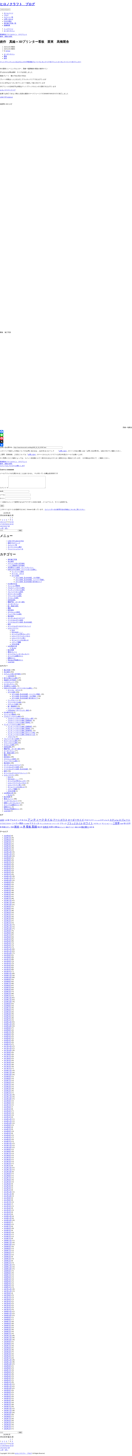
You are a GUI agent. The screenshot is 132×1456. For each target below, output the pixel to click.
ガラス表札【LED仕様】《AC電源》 (28, 577)
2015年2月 (7, 1115)
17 (1, 524)
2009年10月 (8, 1244)
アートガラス (60, 820)
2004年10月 (8, 1364)
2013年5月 (7, 1157)
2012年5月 (7, 1182)
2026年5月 (7, 842)
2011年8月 (7, 1200)
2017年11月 (8, 1048)
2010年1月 (7, 1238)
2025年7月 (7, 862)
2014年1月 (7, 1141)
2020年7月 (7, 983)
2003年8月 (7, 1392)
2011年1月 (7, 1214)
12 (5, 522)
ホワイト (88, 823)
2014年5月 (7, 1133)
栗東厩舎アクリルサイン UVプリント (13, 34)
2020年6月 (7, 985)
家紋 (16, 826)
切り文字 (127, 823)
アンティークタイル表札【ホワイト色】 (22, 732)
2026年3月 (7, 846)
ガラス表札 (15, 575)
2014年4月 (7, 1135)
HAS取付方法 (12, 584)
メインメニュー (5, 9)
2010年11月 (8, 1218)
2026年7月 (7, 838)
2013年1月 (7, 1165)
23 (12, 524)
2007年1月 (7, 1309)
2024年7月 (7, 886)
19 (5, 524)
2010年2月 (7, 1236)
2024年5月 (7, 890)
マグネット (97, 823)
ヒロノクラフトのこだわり (21, 636)
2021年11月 (8, 951)
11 (3, 522)
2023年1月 (7, 923)
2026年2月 (7, 848)
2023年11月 (8, 902)
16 (12, 522)
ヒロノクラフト (13, 628)
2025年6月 (7, 864)
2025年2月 (7, 872)
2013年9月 (7, 1149)
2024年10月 (8, 880)
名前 (1, 491)
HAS (13, 630)
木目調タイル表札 (10, 686)
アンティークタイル (40, 819)
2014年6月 (7, 1131)
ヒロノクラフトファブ (7, 90)
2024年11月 (8, 878)
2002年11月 (8, 1410)
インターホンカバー (11, 801)
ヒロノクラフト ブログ (17, 4)
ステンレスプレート (120, 820)
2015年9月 (7, 1101)
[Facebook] (66, 431)
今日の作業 (15, 644)
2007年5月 (7, 1301)
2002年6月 (7, 1420)
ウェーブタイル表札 (15, 614)
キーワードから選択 (15, 547)
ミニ (111, 823)
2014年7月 (7, 1129)
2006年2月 (7, 1331)
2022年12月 (8, 925)
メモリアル (11, 736)
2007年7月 (7, 1297)
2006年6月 (7, 1323)
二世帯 (116, 823)
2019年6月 (7, 1010)
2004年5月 (7, 1374)
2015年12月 (8, 1095)
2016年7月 (7, 1080)
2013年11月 (8, 1145)
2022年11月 (8, 927)
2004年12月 (8, 1360)
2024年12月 (8, 876)
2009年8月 (7, 1248)
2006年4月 (7, 1327)
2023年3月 (7, 919)
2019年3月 (7, 1016)
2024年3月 (7, 894)
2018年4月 (7, 1038)
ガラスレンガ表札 (14, 612)
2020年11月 (8, 975)
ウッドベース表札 (18, 571)
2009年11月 (8, 1242)
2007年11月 (8, 1291)
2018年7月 (7, 1032)
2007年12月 (8, 1289)
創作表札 (11, 610)
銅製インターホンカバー (12, 803)
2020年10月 (8, 977)
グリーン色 (97, 820)
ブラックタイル (75, 823)
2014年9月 (7, 1125)
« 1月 (1, 528)
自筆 (51, 827)
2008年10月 (8, 1269)
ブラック (63, 823)
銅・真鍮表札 (12, 706)
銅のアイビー (70, 827)
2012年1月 (7, 1190)
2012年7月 (7, 1178)
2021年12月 (8, 949)
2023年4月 (7, 917)
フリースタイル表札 (15, 702)
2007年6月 (7, 1299)
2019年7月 (7, 1008)
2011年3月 (7, 1210)
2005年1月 (7, 1358)
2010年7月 (7, 1226)
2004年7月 (7, 1370)
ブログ (6, 15)
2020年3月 (7, 991)
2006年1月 (7, 1333)
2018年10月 (8, 1026)
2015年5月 (7, 1109)
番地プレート (12, 652)
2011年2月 (7, 1212)
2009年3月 (7, 1259)
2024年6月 (7, 888)
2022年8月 (7, 933)
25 (3, 526)
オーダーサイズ (76, 820)
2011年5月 (7, 1206)
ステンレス (104, 820)
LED (2, 820)
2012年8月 (7, 1176)
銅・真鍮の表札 (13, 606)
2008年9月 (7, 1271)
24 (1, 526)
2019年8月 (7, 1006)
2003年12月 (8, 1384)
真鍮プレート (34, 62)
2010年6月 (7, 1228)
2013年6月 (7, 1155)
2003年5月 (7, 1398)
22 (10, 524)
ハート (54, 823)
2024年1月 (7, 898)
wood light (11, 662)
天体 (12, 827)
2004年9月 (7, 1366)
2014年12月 (8, 1119)
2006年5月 (7, 1325)
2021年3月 (7, 967)
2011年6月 (7, 1204)
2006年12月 (8, 1311)
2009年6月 (7, 1252)
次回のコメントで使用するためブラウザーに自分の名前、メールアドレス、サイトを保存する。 (35, 502)
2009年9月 (7, 1246)
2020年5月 (7, 987)
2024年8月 (7, 884)
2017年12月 (8, 1046)
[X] (66, 441)
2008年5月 (7, 1279)
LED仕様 (11, 676)
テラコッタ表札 (13, 598)
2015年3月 (7, 1113)
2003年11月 (8, 1386)
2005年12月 (8, 1335)
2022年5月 (7, 939)
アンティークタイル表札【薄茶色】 (20, 726)
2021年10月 (8, 953)
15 (10, 522)
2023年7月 (7, 910)
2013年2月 (7, 1163)
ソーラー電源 (17, 823)
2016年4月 (7, 1086)
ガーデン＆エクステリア (16, 618)
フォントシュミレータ (15, 549)
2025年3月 (7, 870)
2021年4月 (7, 965)
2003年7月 (7, 1394)
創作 (5, 58)
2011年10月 (8, 1196)
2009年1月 (7, 1263)
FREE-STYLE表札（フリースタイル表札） (22, 569)
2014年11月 (8, 1121)
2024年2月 (7, 896)
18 (3, 524)
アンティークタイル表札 (16, 590)
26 (5, 526)
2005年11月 (8, 1337)
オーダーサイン (9, 54)
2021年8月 (7, 957)
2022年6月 (7, 937)
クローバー (89, 820)
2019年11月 (8, 999)
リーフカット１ (13, 700)
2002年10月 (8, 1412)
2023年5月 (7, 914)
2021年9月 (7, 955)
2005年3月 (7, 1354)
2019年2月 (7, 1018)
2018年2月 (7, 1042)
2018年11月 (8, 1024)
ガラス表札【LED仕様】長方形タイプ (28, 582)
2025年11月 (8, 854)
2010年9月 (7, 1222)
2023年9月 (7, 906)
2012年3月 (7, 1186)
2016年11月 (8, 1072)
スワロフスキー (5, 823)
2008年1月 (7, 1287)
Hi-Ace (14, 648)
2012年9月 (7, 1174)
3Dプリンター (76, 62)
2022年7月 (7, 935)
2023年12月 (8, 900)
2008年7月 (7, 1275)
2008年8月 (7, 1273)
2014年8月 (7, 1127)
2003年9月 (7, 1390)
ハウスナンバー (9, 682)
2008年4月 (7, 1281)
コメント (4, 487)
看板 (5, 56)
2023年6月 (7, 912)
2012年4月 (7, 1184)
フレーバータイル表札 (15, 592)
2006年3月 (7, 1329)
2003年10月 (8, 1388)
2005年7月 (7, 1346)
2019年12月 (8, 997)
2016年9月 (7, 1076)
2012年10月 (8, 1171)
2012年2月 (7, 1188)
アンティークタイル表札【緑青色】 (20, 730)
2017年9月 (7, 1052)
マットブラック (5, 62)
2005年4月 (7, 1352)
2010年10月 (8, 1220)
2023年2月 (7, 921)
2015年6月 (7, 1107)
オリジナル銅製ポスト (15, 656)
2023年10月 (8, 904)
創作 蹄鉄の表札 (6, 36)
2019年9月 (7, 1004)
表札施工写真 (12, 559)
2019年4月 (7, 1014)
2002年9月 (7, 1414)
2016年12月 (8, 1070)
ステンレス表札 (13, 704)
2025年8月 (7, 860)
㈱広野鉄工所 (12, 646)
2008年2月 (7, 1285)
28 (9, 526)
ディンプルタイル (45, 823)
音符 (90, 827)
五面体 (121, 823)
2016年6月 (7, 1082)
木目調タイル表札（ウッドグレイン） (21, 567)
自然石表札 (11, 600)
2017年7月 (7, 1056)
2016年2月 (7, 1091)
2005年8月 (7, 1344)
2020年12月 (8, 973)
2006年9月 (7, 1317)
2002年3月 (7, 1426)
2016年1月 (7, 1093)
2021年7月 (7, 959)
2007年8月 (7, 1295)
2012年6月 (7, 1180)
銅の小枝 (78, 827)
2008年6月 (7, 1277)
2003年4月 (7, 1400)
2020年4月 (7, 989)
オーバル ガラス (18, 573)
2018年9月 (7, 1028)
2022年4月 (7, 941)
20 (7, 524)
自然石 (46, 827)
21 (9, 524)
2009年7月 (7, 1250)
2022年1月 (7, 947)
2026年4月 (7, 844)
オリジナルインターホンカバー (18, 654)
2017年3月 (7, 1064)
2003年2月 (7, 1404)
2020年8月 (7, 981)
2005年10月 (8, 1339)
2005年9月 (7, 1341)
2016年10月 (8, 1074)
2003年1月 (7, 1406)
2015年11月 (8, 1097)
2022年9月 (7, 931)
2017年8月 (7, 1054)
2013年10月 (8, 1147)
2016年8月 (7, 1078)
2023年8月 (7, 908)
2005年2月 (7, 1356)
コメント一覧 (8, 17)
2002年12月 (8, 1408)
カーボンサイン (9, 684)
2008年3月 (7, 1283)
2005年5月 (7, 1350)
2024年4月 (7, 892)
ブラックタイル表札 (15, 596)
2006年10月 (8, 1315)
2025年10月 (8, 856)
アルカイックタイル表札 (16, 588)
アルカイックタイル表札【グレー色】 (21, 718)
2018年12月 (8, 1022)
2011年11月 (8, 1194)
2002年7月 (7, 1418)
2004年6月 (7, 1372)
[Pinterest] (66, 438)
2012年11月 (8, 1169)
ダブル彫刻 (26, 823)
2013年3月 (7, 1161)
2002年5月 (7, 1422)
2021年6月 (7, 961)
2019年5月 (7, 1012)
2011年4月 (7, 1208)
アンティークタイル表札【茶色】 (19, 728)
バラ (57, 823)
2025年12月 (8, 852)
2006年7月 (7, 1321)
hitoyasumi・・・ (17, 632)
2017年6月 (7, 1058)
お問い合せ (63, 451)
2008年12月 (8, 1265)
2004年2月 (7, 1380)
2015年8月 (7, 1103)
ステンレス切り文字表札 (16, 563)
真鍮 (34, 826)
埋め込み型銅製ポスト (15, 660)
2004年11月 (8, 1362)
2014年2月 (7, 1139)
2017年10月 (8, 1050)
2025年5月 (7, 866)
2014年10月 (8, 1123)
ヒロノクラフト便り (19, 638)
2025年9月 (7, 858)
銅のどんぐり (61, 827)
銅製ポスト (11, 658)
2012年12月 (8, 1167)
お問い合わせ (8, 19)
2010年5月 (7, 1230)
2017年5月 (7, 1060)
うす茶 (6, 820)
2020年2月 (7, 993)
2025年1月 (7, 874)
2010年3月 (7, 1234)
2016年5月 (7, 1084)
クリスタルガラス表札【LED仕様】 (20, 622)
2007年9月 (7, 1293)
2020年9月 (7, 979)
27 (7, 526)
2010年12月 (8, 1216)
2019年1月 (7, 1020)
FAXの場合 (8, 21)
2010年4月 (7, 1232)
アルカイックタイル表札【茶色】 (19, 722)
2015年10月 (8, 1099)
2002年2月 (7, 1428)
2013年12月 (8, 1143)
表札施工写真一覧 (10, 23)
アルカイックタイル (18, 820)
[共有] (66, 444)
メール (2, 495)
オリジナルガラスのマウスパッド (19, 626)
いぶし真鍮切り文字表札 (16, 565)
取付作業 (11, 650)
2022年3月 (7, 943)
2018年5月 (7, 1036)
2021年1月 (7, 971)
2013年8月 (7, 1151)
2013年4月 (7, 1159)
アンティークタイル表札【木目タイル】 (22, 734)
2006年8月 (7, 1319)
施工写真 (7, 670)
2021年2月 (7, 969)
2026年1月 (7, 850)
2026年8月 (7, 836)
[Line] (66, 435)
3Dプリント (53, 62)
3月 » (6, 528)
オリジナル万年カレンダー (21, 634)
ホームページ (8, 13)
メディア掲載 (16, 642)
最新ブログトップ (14, 543)
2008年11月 (8, 1267)
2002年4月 (7, 1424)
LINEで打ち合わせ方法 (16, 541)
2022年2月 (7, 945)
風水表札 (11, 616)
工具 (21, 827)
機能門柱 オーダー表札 (16, 602)
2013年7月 (7, 1153)
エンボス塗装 (24, 62)
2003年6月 (7, 1396)
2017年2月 (7, 1066)
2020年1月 (7, 995)
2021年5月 (7, 963)
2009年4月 (7, 1256)
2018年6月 (7, 1034)
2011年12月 (8, 1192)
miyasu (8, 51)
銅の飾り (85, 827)
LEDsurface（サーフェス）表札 (18, 710)
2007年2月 (7, 1307)
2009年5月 (7, 1254)
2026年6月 (7, 840)
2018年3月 (7, 1040)
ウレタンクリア (44, 62)
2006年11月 (8, 1313)
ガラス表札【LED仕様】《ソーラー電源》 (30, 580)
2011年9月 (7, 1198)
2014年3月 (7, 1137)
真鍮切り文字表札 (10, 680)
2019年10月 (8, 1001)
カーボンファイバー (65, 62)
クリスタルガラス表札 (15, 620)
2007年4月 (7, 1303)
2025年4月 (7, 868)
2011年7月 (7, 1202)
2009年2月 (7, 1261)
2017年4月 (7, 1062)
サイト (2, 498)
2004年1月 (7, 1382)
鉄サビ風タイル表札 (11, 678)
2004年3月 (7, 1378)
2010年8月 (7, 1224)
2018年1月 (7, 1044)
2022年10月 (8, 929)
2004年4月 (7, 1376)
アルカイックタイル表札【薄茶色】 (20, 720)
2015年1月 (7, 1117)
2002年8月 (7, 1416)
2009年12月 (8, 1240)
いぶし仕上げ (15, 62)
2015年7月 (7, 1105)
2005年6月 (7, 1348)
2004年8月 (7, 1368)
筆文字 (39, 827)
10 (1, 522)
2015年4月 (7, 1111)
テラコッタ (34, 823)
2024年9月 (7, 882)
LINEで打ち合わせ (6, 97)
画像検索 (7, 25)
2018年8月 (7, 1030)
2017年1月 (7, 1068)
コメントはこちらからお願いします (12, 466)
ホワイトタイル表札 (15, 594)
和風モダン (6, 827)
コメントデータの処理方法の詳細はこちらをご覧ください (65, 509)
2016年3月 (7, 1089)
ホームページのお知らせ (20, 640)
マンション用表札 (14, 586)
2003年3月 (7, 1402)
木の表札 (11, 561)
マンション (106, 823)
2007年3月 (7, 1305)
